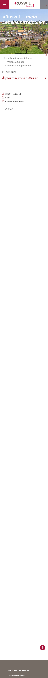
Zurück (9, 109)
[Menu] (4, 4)
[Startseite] (24, 4)
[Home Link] (45, 55)
